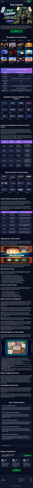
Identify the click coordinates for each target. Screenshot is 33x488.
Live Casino (12, 40)
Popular (4, 40)
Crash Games (20, 40)
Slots (28, 40)
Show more (16, 470)
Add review (27, 455)
